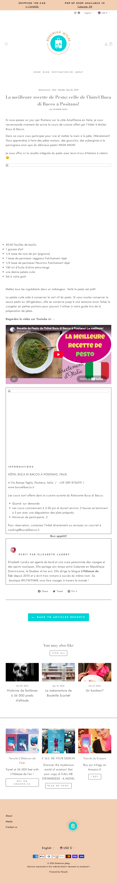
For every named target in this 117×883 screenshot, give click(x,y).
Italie (54, 89)
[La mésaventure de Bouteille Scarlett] (58, 672)
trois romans (51, 576)
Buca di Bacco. (15, 129)
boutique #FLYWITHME (24, 580)
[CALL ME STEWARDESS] (58, 741)
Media (9, 821)
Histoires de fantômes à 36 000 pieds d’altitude (22, 695)
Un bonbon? (95, 690)
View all (58, 653)
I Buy (94, 776)
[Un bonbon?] (94, 672)
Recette (61, 89)
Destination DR (62, 72)
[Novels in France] (94, 741)
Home (37, 72)
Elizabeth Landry (54, 554)
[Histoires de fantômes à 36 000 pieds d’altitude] (22, 672)
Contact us (11, 827)
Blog (46, 72)
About (79, 72)
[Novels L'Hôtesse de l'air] (22, 741)
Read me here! (59, 785)
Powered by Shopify (58, 871)
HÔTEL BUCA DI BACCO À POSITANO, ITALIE (37, 474)
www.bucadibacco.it (21, 487)
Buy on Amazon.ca (22, 782)
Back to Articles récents (60, 617)
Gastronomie (44, 89)
